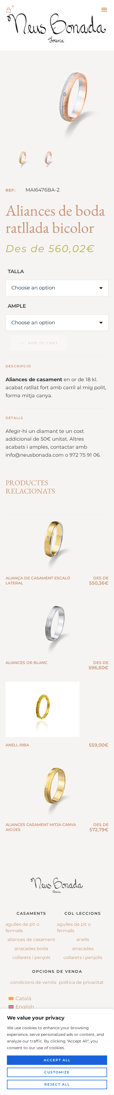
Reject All (57, 1084)
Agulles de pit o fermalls (22, 927)
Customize (57, 1072)
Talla (16, 271)
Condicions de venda (33, 982)
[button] (104, 9)
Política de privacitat (81, 982)
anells (82, 939)
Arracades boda (31, 948)
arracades (83, 948)
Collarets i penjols (31, 957)
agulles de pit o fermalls (74, 927)
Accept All (57, 1060)
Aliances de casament (31, 939)
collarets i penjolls (82, 957)
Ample (17, 306)
